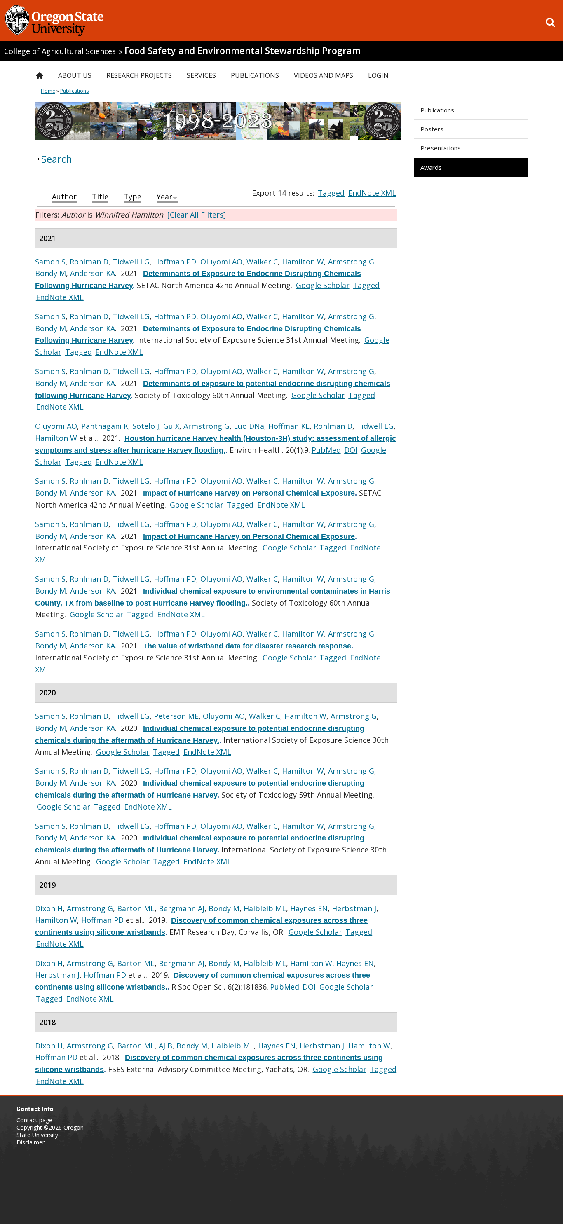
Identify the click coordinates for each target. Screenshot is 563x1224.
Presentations (440, 148)
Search (56, 159)
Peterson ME (176, 716)
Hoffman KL (289, 426)
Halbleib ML (265, 908)
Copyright (29, 1127)
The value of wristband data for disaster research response (247, 646)
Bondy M (50, 273)
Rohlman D (89, 262)
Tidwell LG (131, 262)
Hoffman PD (175, 262)
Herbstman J (354, 908)
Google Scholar (323, 285)
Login (378, 75)
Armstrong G (351, 262)
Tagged (331, 193)
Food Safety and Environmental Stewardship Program (242, 50)
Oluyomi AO (221, 262)
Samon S (50, 262)
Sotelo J (145, 426)
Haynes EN (309, 908)
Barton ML (136, 908)
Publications (437, 110)
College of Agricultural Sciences (60, 51)
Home (48, 90)
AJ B (165, 1046)
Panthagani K (104, 426)
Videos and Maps (323, 75)
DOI (350, 450)
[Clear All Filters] (196, 215)
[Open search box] (550, 22)
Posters (431, 129)
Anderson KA (92, 273)
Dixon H (49, 908)
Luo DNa (249, 426)
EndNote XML (372, 193)
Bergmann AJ (181, 908)
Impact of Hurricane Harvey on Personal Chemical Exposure (249, 493)
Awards (431, 167)
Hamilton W (303, 262)
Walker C (262, 262)
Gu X (171, 426)
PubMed (326, 450)
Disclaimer (30, 1142)
